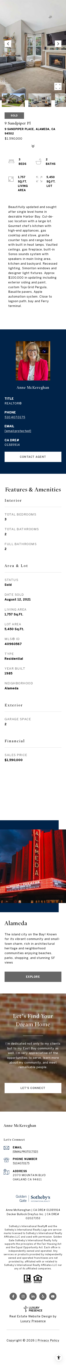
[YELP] (43, 1296)
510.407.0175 (15, 417)
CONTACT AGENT (33, 456)
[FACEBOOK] (13, 1296)
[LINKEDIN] (33, 1296)
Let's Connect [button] (33, 1088)
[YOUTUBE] (52, 1296)
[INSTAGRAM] (23, 1296)
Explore (33, 976)
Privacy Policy (48, 1340)
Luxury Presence (33, 1321)
